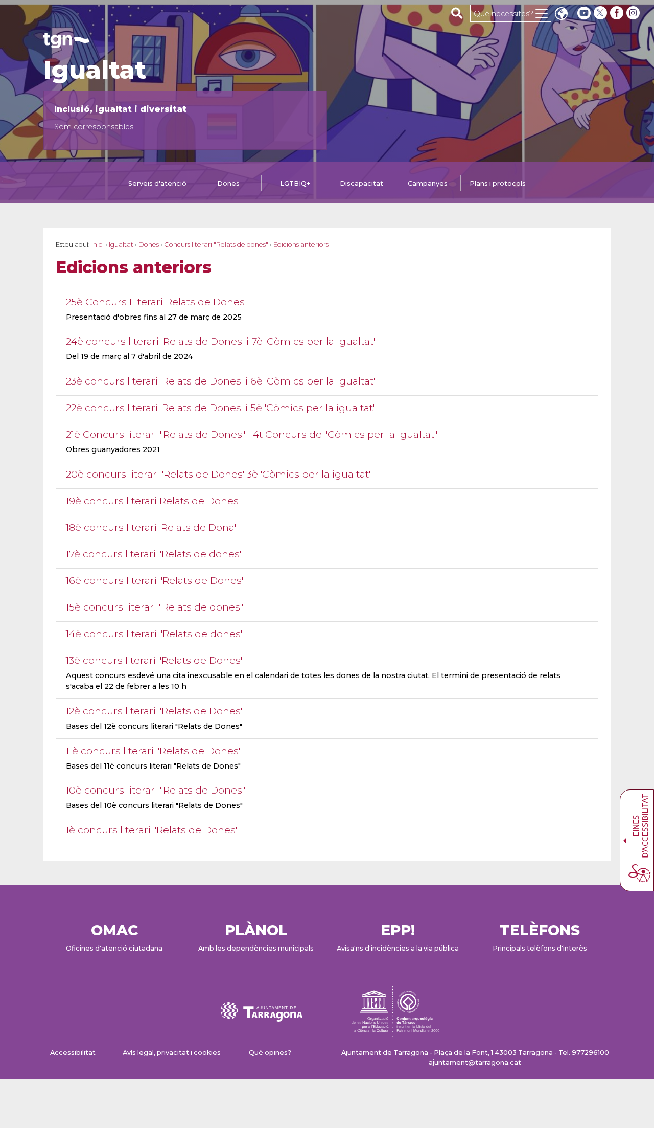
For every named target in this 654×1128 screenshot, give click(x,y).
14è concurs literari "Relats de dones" (155, 634)
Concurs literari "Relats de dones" (216, 245)
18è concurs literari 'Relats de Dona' (151, 527)
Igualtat (94, 70)
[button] (561, 14)
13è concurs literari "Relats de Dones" (155, 660)
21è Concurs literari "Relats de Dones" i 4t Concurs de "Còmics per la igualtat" (251, 434)
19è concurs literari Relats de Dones (152, 501)
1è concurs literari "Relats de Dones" (152, 830)
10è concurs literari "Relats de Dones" (155, 790)
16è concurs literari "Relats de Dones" (155, 580)
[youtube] (584, 13)
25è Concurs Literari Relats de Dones (155, 302)
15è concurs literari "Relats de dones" (154, 607)
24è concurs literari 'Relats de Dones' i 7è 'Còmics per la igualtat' (220, 341)
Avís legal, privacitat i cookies (172, 1052)
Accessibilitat (73, 1052)
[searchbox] (457, 12)
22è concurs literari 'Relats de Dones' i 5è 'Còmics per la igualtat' (220, 408)
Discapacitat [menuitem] (361, 183)
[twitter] (601, 13)
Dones (148, 245)
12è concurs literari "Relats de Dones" (155, 711)
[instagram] (634, 13)
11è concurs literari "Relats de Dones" (154, 751)
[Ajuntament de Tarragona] (66, 43)
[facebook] (618, 13)
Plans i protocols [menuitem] (498, 183)
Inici (97, 245)
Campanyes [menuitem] (428, 183)
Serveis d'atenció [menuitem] (157, 183)
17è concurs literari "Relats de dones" (154, 554)
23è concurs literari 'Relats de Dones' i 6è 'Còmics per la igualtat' (220, 381)
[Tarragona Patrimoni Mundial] (395, 1032)
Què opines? (270, 1052)
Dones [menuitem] (228, 183)
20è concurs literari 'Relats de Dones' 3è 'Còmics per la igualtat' (218, 474)
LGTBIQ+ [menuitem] (295, 183)
